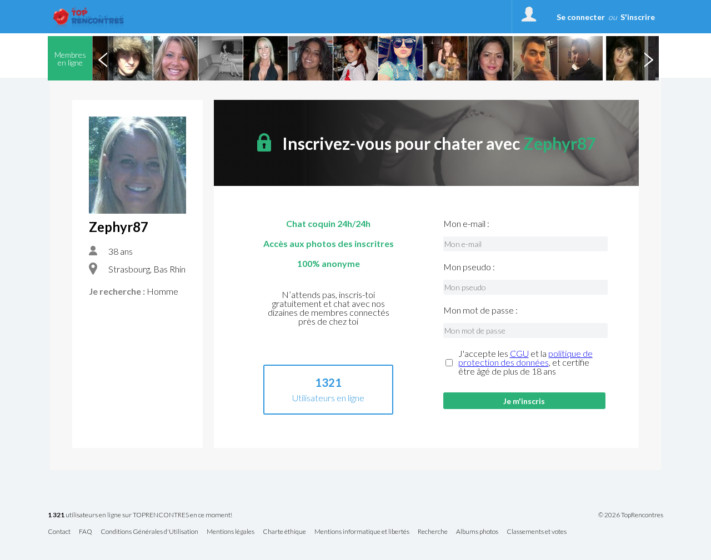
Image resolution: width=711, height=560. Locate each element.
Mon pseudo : (469, 267)
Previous (102, 58)
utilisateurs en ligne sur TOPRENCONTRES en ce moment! (140, 515)
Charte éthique (284, 532)
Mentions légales (230, 532)
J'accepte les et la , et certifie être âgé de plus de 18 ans (525, 362)
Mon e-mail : (466, 223)
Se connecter (581, 17)
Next (648, 58)
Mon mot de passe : (480, 310)
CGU (519, 353)
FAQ (85, 532)
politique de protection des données (525, 357)
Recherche (433, 532)
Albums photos (477, 532)
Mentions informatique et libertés (361, 532)
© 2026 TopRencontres (630, 515)
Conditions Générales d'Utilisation (149, 532)
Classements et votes (537, 532)
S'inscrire (637, 17)
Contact (59, 532)
